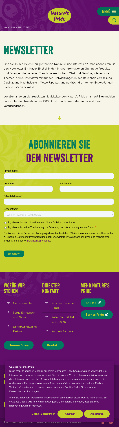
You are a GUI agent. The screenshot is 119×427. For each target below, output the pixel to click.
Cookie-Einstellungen (43, 413)
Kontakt (53, 345)
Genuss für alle (22, 303)
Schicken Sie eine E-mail (62, 305)
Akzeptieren (97, 413)
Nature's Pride (59, 15)
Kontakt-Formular (62, 331)
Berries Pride (95, 314)
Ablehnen (70, 413)
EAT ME (91, 303)
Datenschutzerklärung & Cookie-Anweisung (58, 422)
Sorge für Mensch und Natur (24, 315)
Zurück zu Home (18, 27)
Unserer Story (19, 345)
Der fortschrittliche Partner (25, 329)
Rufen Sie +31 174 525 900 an (62, 320)
